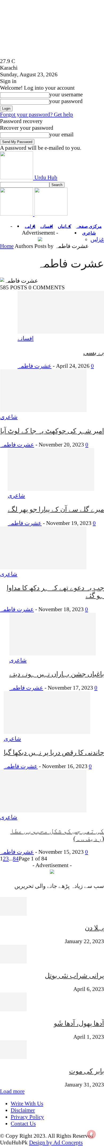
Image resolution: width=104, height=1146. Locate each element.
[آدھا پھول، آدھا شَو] (13, 1009)
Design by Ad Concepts (56, 1142)
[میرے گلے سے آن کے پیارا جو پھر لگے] (51, 489)
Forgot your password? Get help (36, 114)
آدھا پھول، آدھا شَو (79, 1023)
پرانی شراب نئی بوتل (74, 975)
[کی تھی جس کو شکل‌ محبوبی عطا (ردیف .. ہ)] (43, 810)
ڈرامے (30, 226)
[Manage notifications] (91, 1134)
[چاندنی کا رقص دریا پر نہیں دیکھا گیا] (47, 732)
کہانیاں (64, 226)
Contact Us (23, 1123)
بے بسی (93, 352)
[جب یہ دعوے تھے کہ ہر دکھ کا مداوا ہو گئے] (43, 567)
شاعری (89, 233)
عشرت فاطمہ (34, 366)
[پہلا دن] (13, 914)
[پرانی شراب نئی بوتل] (13, 961)
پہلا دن (94, 927)
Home (7, 246)
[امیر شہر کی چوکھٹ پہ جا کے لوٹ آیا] (43, 410)
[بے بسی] (61, 332)
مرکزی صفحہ (89, 226)
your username (66, 94)
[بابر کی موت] (13, 1057)
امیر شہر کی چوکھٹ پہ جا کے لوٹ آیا (52, 430)
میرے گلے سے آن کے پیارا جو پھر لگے (56, 509)
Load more (12, 1091)
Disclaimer (23, 1110)
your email (61, 134)
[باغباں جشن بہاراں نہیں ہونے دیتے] (52, 653)
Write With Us (27, 1103)
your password (66, 101)
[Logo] (17, 214)
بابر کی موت (86, 1071)
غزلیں (97, 239)
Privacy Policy (27, 1117)
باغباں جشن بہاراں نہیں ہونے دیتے (56, 674)
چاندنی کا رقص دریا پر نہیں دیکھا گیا (54, 752)
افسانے (46, 226)
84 (16, 858)
